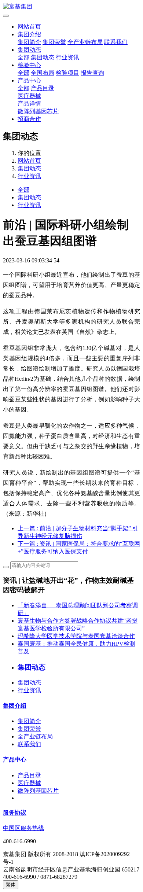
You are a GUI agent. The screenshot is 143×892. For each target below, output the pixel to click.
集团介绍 (29, 34)
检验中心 (29, 65)
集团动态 (29, 50)
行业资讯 (67, 57)
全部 (23, 57)
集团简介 (29, 42)
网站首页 (29, 26)
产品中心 (29, 80)
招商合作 (29, 119)
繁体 (10, 884)
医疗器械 (29, 96)
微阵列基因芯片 (38, 111)
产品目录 (42, 88)
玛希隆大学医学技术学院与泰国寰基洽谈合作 (76, 636)
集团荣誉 (54, 42)
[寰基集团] (71, 7)
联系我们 (116, 42)
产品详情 (29, 103)
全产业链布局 (85, 42)
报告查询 (92, 73)
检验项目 (67, 73)
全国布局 (42, 73)
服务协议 (14, 813)
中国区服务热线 (23, 828)
